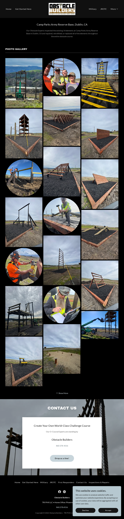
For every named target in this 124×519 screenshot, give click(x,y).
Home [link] (8, 9)
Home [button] (17, 482)
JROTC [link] (103, 9)
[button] (114, 9)
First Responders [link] (66, 482)
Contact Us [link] (81, 482)
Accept (108, 510)
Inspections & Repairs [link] (99, 482)
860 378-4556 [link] (62, 446)
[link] (62, 9)
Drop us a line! (62, 458)
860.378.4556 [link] (62, 507)
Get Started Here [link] (23, 9)
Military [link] (93, 9)
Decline (85, 510)
